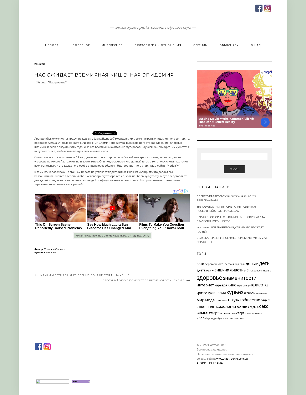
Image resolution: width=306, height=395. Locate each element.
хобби (202, 318)
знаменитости (239, 278)
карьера (221, 285)
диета (201, 270)
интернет (205, 285)
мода (210, 299)
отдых (265, 300)
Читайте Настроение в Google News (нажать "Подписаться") (112, 235)
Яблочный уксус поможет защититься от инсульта (143, 280)
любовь (249, 293)
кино (232, 284)
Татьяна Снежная (55, 249)
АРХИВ (201, 363)
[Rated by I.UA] (52, 381)
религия (242, 306)
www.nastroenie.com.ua (232, 358)
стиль (248, 313)
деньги (252, 263)
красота (259, 284)
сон (233, 313)
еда (208, 270)
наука (234, 299)
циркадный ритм (215, 318)
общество (250, 299)
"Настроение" (57, 82)
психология (225, 306)
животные (239, 269)
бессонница (232, 264)
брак (242, 264)
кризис (202, 293)
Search (234, 169)
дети (264, 263)
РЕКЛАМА (216, 363)
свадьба (253, 306)
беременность (214, 264)
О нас (256, 45)
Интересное (112, 45)
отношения (205, 306)
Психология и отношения (158, 45)
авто (200, 263)
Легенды (200, 45)
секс (263, 306)
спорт (240, 313)
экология (239, 318)
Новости (53, 45)
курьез (234, 292)
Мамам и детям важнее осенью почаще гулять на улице (84, 275)
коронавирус (244, 285)
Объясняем (229, 45)
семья (202, 312)
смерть (215, 313)
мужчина (221, 300)
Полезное (81, 45)
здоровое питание (260, 270)
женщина (220, 269)
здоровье (209, 277)
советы (225, 313)
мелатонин (261, 293)
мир (201, 299)
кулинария (217, 292)
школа (229, 318)
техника (257, 313)
